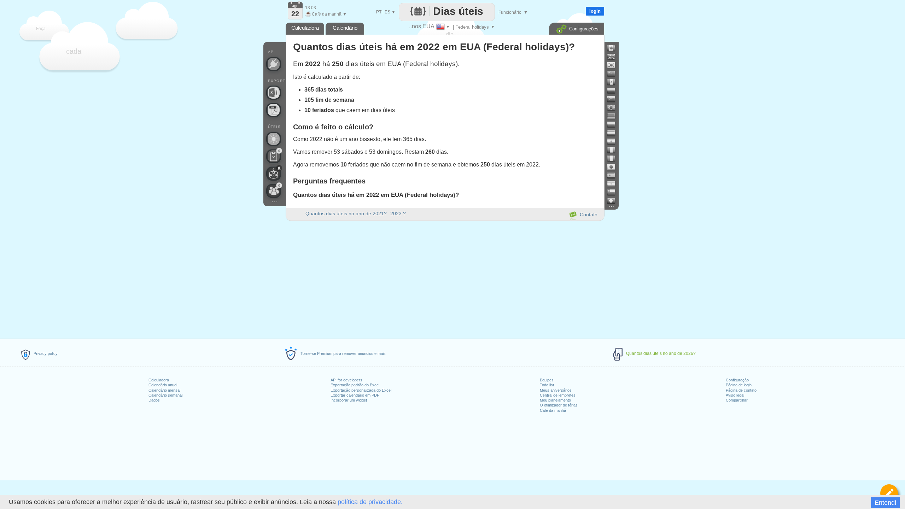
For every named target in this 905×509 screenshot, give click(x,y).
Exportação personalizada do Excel (361, 390)
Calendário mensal (164, 390)
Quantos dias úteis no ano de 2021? (346, 213)
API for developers (346, 380)
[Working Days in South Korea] (614, 65)
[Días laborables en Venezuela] (614, 99)
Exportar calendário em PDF (355, 395)
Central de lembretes (558, 395)
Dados (154, 400)
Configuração (737, 380)
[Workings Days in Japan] (614, 167)
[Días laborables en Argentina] (614, 184)
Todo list (547, 385)
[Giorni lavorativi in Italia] (614, 158)
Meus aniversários (556, 390)
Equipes (547, 380)
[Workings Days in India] (614, 141)
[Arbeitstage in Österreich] (614, 133)
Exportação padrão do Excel (355, 385)
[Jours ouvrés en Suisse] (614, 201)
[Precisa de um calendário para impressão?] (273, 110)
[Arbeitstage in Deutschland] (614, 116)
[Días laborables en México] (614, 82)
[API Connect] (273, 64)
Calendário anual (162, 385)
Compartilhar (737, 400)
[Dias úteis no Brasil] (614, 107)
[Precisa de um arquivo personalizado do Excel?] (273, 92)
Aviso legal (735, 395)
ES (387, 12)
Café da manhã (553, 410)
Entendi (885, 502)
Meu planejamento (555, 400)
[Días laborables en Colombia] (614, 90)
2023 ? (398, 213)
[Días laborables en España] (614, 175)
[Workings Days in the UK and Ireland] (614, 56)
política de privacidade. (370, 501)
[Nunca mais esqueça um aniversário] (273, 173)
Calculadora (158, 380)
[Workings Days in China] (614, 73)
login (595, 11)
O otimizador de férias (559, 405)
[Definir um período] (889, 493)
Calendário (345, 28)
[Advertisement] (445, 278)
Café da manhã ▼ (326, 14)
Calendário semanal (165, 395)
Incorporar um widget (349, 400)
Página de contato (741, 390)
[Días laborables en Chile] (614, 192)
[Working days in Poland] (614, 124)
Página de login (739, 385)
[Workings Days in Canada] (614, 48)
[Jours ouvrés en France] (614, 150)
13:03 (310, 7)
